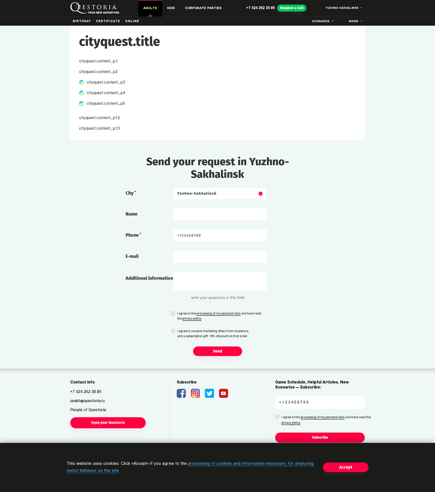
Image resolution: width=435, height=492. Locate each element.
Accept (345, 467)
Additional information (149, 278)
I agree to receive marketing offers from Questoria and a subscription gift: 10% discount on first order (212, 334)
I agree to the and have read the (219, 316)
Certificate (108, 21)
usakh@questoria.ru (87, 401)
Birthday (82, 21)
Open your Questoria (108, 422)
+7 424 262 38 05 (260, 8)
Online (132, 21)
